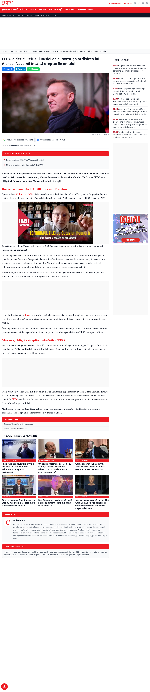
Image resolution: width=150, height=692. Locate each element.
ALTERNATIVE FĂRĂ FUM (22, 15)
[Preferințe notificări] (4, 686)
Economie (31, 9)
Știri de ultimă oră (12, 9)
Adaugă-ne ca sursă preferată (20, 139)
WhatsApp (34, 69)
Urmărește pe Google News (52, 139)
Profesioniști (85, 9)
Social (42, 9)
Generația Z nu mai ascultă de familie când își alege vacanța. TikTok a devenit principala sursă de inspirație (130, 112)
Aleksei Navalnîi (24, 194)
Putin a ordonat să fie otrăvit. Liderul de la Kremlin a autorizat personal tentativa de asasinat (90, 467)
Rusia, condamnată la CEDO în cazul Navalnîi (25, 159)
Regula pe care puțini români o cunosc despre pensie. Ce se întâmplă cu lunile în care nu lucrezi (129, 81)
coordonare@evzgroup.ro (119, 3)
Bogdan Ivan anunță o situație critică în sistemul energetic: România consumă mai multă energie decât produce (129, 69)
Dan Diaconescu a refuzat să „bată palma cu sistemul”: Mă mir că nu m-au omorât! (55, 503)
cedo (26, 424)
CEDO (15, 399)
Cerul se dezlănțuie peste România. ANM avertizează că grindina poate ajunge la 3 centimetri (130, 101)
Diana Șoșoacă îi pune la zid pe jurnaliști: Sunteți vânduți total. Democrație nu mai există (129, 91)
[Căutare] (147, 3)
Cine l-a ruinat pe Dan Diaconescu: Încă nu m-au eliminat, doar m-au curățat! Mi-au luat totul (18, 503)
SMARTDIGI (6, 15)
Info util (70, 9)
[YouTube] (143, 3)
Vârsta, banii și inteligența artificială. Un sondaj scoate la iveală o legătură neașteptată (130, 134)
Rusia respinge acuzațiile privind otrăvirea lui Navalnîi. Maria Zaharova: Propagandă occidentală (18, 468)
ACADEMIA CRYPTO (48, 15)
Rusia (27, 315)
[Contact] (135, 3)
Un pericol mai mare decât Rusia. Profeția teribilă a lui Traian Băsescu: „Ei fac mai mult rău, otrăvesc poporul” (54, 468)
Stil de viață (55, 9)
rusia (31, 424)
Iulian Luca (15, 145)
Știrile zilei (122, 60)
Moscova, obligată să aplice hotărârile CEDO (24, 165)
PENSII (36, 15)
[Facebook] (139, 3)
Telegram (21, 69)
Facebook (9, 69)
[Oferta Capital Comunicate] (130, 228)
